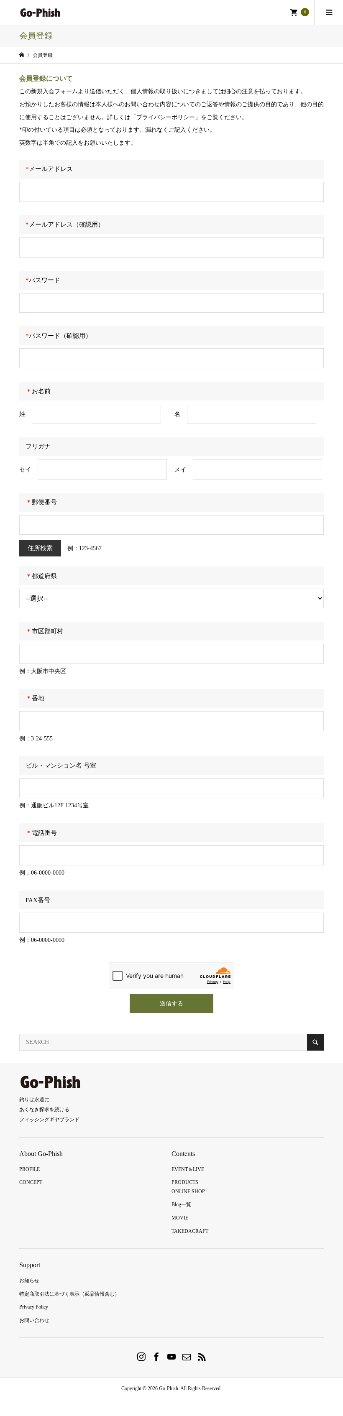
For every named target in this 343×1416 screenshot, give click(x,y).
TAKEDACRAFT (190, 1231)
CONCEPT (30, 1182)
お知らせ (29, 1280)
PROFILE (29, 1169)
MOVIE (180, 1218)
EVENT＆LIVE (188, 1169)
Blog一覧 (181, 1204)
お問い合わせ (34, 1320)
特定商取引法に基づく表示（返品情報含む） (69, 1294)
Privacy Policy (33, 1307)
